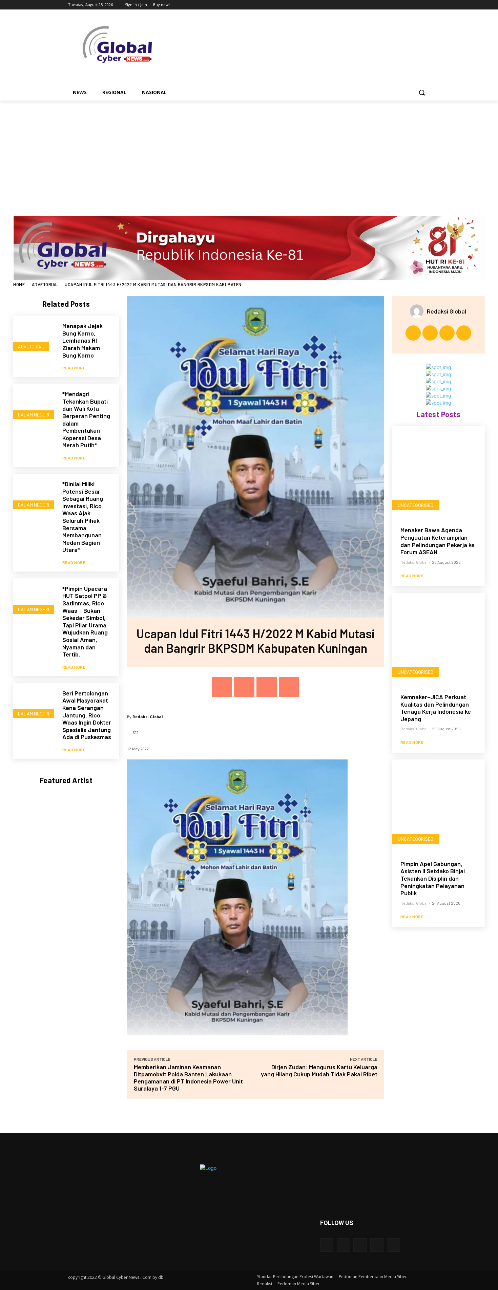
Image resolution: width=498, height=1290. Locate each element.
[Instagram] (398, 5)
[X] (407, 5)
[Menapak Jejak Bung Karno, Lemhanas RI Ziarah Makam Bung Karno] (34, 337)
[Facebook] (388, 5)
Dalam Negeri (33, 414)
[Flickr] (360, 1244)
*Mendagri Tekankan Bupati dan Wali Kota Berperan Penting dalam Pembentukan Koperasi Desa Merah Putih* (86, 419)
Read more (74, 368)
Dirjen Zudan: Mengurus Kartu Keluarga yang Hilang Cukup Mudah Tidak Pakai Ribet (319, 1070)
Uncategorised (415, 505)
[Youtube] (426, 5)
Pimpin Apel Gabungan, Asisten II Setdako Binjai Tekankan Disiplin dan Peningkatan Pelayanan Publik (432, 878)
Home (19, 284)
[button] (422, 92)
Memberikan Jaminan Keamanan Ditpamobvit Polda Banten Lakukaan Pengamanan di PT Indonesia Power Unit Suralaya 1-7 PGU (188, 1077)
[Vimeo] (416, 5)
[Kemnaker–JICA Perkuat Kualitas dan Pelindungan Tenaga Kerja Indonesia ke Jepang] (438, 639)
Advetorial (45, 284)
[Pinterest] (266, 687)
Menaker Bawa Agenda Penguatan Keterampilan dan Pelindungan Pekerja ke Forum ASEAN (437, 541)
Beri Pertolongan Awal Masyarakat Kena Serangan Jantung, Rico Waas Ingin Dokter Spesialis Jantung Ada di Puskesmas (86, 715)
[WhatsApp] (289, 687)
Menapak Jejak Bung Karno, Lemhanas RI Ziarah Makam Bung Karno (82, 340)
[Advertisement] (249, 151)
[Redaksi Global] (418, 311)
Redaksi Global (147, 716)
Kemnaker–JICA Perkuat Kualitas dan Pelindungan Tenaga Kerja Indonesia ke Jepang (435, 708)
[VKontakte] (393, 1244)
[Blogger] (326, 1244)
